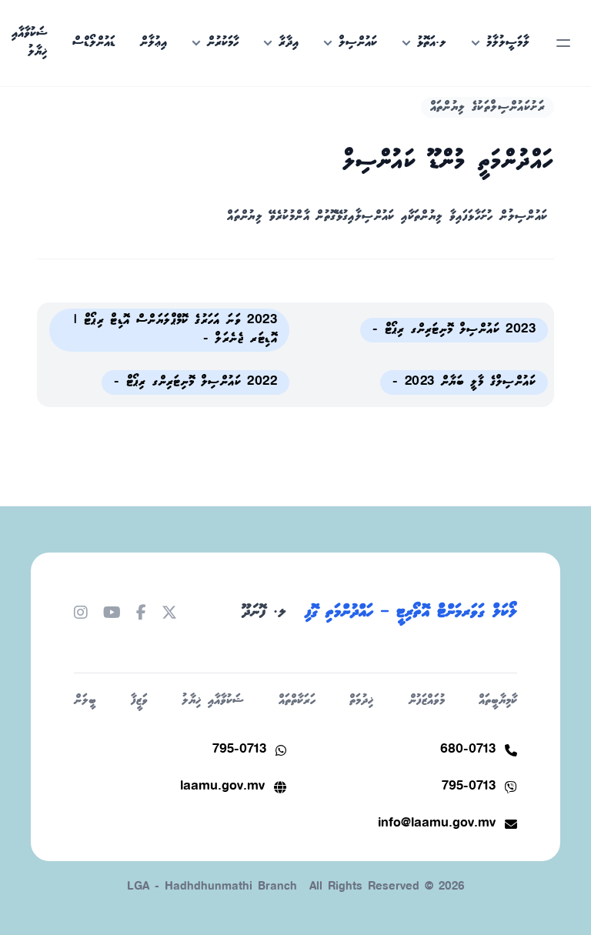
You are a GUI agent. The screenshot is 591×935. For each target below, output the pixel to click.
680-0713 (468, 750)
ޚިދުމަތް (361, 700)
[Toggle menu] (563, 43)
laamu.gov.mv (222, 787)
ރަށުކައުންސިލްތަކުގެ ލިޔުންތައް (487, 107)
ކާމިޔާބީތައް (498, 700)
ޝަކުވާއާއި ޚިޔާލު (213, 700)
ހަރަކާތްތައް (297, 700)
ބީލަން (85, 700)
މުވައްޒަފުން (427, 700)
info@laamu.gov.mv (437, 824)
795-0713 (239, 750)
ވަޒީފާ (139, 700)
